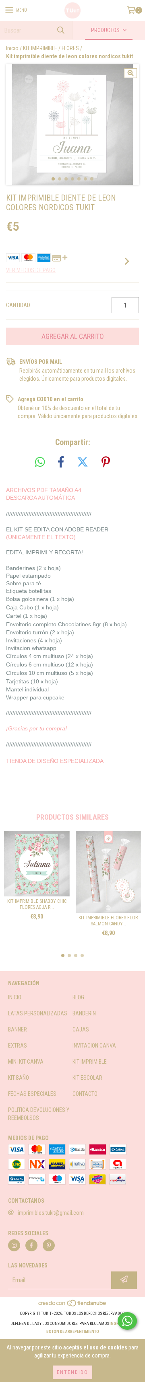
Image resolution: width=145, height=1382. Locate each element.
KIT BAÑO (18, 1077)
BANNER (17, 1029)
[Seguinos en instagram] (14, 1245)
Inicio (12, 48)
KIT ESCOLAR (87, 1077)
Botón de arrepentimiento (72, 1331)
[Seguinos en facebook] (31, 1245)
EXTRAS (17, 1045)
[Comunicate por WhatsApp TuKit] (127, 1321)
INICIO (14, 997)
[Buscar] (60, 30)
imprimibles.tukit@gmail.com (51, 1213)
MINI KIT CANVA (26, 1061)
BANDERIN (84, 1013)
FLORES (70, 48)
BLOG (78, 997)
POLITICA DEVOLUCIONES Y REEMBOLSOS (38, 1114)
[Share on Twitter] (82, 462)
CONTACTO (84, 1094)
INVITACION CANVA (94, 1045)
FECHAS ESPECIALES (32, 1094)
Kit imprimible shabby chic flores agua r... (36, 904)
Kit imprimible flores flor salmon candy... (108, 921)
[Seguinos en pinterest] (49, 1245)
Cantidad (18, 305)
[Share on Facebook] (61, 462)
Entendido (72, 1372)
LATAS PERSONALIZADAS (37, 1013)
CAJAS (80, 1029)
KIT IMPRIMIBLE (40, 48)
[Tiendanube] (72, 1305)
